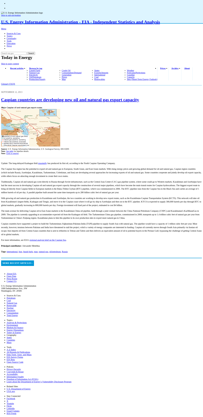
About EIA (11, 274)
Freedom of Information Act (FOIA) (22, 379)
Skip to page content (10, 64)
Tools (9, 41)
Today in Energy (14, 332)
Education (11, 43)
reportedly (42, 163)
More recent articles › (17, 263)
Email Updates (13, 411)
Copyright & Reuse (15, 372)
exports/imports (101, 73)
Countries (11, 340)
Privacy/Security (14, 369)
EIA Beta (11, 359)
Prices (163, 68)
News (9, 46)
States (9, 337)
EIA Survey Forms (15, 357)
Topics (9, 36)
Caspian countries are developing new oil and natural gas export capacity (70, 99)
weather (130, 70)
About (187, 68)
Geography (11, 38)
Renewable (11, 305)
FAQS (12, 84)
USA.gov (11, 391)
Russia (65, 251)
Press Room (12, 279)
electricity (33, 75)
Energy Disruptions (15, 330)
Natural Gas (12, 303)
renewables (99, 79)
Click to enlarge (12, 153)
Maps (9, 342)
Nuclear (10, 308)
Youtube (10, 403)
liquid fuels (34, 70)
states (96, 70)
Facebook (11, 398)
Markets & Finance (15, 327)
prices (64, 77)
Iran (20, 251)
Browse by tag (35, 68)
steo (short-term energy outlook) (142, 79)
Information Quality (15, 377)
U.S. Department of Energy (19, 389)
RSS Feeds (11, 413)
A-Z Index (11, 350)
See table (9, 151)
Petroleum (11, 298)
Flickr (9, 406)
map (64, 79)
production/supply (37, 79)
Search (31, 53)
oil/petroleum (35, 77)
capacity (131, 77)
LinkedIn (11, 408)
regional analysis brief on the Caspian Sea (48, 240)
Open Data (11, 276)
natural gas (34, 73)
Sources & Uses (14, 33)
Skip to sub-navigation (11, 15)
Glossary (5, 84)
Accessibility (12, 374)
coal (96, 77)
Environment (12, 325)
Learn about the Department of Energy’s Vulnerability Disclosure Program (39, 382)
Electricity (11, 310)
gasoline (131, 75)
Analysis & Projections (17, 322)
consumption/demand (71, 73)
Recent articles (17, 68)
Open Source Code (15, 362)
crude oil (66, 70)
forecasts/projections (136, 73)
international (99, 75)
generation (66, 75)
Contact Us (11, 281)
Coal (9, 300)
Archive (175, 68)
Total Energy (12, 315)
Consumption (12, 313)
